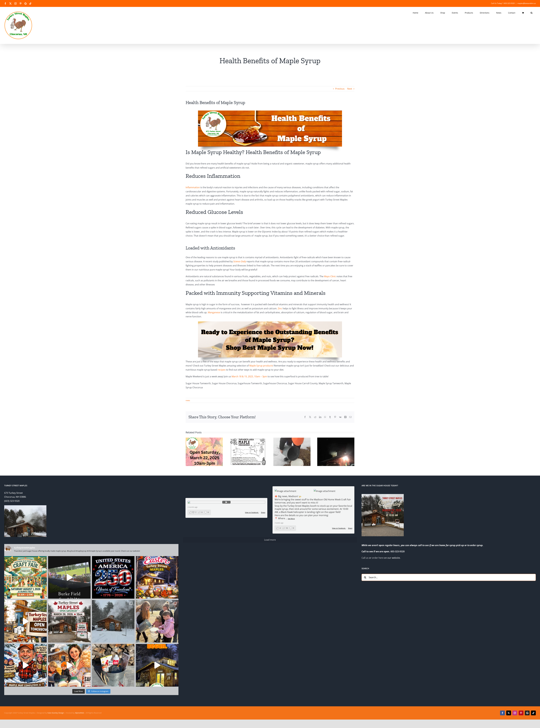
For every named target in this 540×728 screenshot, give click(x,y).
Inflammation (193, 187)
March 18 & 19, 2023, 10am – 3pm (249, 376)
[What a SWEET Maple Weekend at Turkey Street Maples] (113, 621)
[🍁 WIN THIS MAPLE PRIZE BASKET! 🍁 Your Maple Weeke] (113, 665)
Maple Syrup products (261, 365)
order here (377, 557)
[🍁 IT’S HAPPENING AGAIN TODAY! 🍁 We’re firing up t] (25, 621)
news (188, 400)
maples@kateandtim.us (526, 3)
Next (349, 88)
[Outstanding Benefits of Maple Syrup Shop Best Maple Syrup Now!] (270, 322)
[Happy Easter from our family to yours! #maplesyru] (157, 577)
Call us (365, 557)
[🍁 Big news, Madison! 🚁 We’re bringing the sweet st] (25, 577)
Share (350, 528)
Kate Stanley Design (56, 713)
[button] (531, 13)
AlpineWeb (79, 713)
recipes (221, 369)
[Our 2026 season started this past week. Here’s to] (157, 665)
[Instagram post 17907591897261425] (113, 577)
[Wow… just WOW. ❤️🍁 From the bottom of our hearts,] (157, 621)
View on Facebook (339, 528)
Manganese (214, 312)
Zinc (280, 308)
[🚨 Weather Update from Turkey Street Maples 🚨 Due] (25, 665)
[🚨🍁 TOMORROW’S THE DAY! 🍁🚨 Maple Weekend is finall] (69, 665)
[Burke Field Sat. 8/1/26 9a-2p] (69, 577)
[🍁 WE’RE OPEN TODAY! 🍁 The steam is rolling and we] (69, 621)
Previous (340, 88)
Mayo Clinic (330, 276)
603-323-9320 (398, 551)
